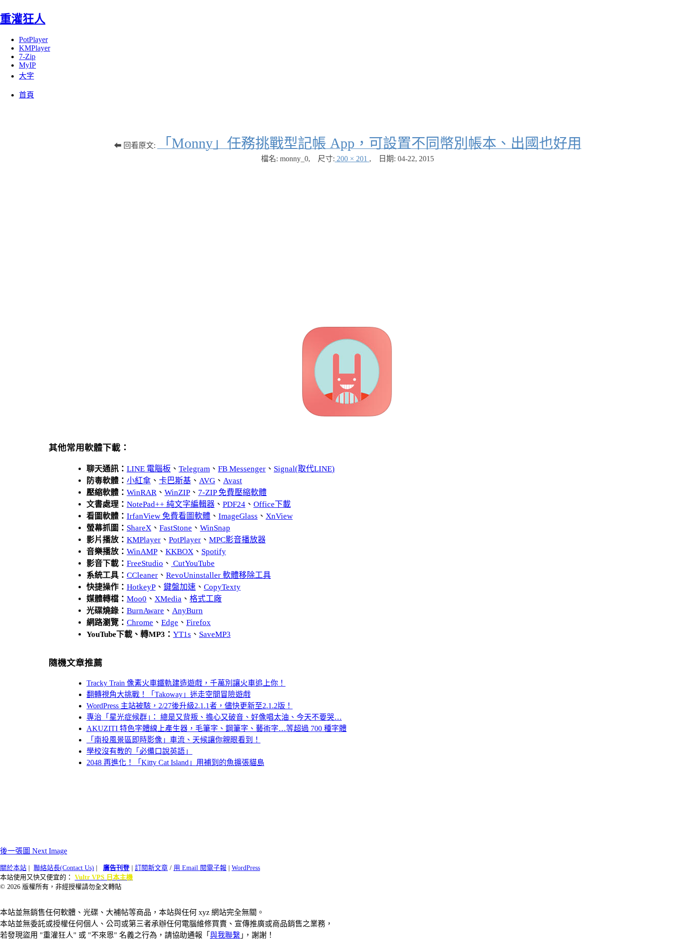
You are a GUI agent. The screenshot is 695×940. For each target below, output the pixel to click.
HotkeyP (141, 587)
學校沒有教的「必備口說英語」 (139, 751)
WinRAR (141, 492)
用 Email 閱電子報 (200, 867)
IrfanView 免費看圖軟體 (168, 516)
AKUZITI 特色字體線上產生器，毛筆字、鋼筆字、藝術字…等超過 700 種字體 (217, 728)
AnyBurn (187, 610)
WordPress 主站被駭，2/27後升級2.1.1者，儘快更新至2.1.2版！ (190, 706)
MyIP (27, 65)
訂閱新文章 (151, 867)
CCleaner (142, 575)
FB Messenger (242, 468)
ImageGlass (238, 516)
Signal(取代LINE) (304, 468)
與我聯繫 (225, 935)
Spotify (213, 551)
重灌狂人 (22, 19)
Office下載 (272, 504)
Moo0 (137, 598)
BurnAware (145, 610)
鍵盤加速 (180, 587)
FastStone (175, 527)
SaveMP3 (215, 634)
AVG (207, 480)
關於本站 (13, 867)
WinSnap (215, 527)
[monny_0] (347, 417)
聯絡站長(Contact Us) (64, 867)
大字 (26, 76)
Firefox (198, 622)
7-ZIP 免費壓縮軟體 (232, 492)
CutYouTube (193, 563)
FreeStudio (145, 563)
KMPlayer (34, 48)
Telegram (194, 468)
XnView (279, 516)
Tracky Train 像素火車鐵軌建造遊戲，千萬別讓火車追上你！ (186, 683)
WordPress (246, 867)
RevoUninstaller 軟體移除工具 (218, 575)
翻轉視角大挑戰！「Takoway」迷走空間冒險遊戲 (169, 694)
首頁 (26, 95)
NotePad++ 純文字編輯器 (171, 504)
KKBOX (179, 551)
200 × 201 (352, 159)
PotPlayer (33, 39)
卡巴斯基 (175, 480)
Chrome (140, 622)
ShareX (139, 527)
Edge (169, 622)
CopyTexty (222, 587)
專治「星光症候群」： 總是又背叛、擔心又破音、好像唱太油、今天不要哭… (214, 717)
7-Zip (27, 56)
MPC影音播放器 (237, 539)
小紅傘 (139, 480)
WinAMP (142, 551)
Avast (232, 480)
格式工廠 (206, 598)
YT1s (182, 634)
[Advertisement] (347, 239)
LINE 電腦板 (149, 468)
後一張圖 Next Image (33, 851)
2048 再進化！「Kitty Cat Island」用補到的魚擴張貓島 (175, 762)
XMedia (168, 598)
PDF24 (234, 504)
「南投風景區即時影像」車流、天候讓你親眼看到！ (174, 740)
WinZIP (177, 492)
